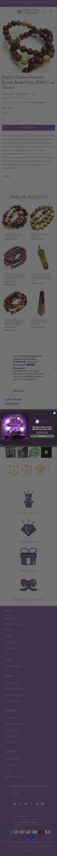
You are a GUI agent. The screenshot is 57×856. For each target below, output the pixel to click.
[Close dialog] (54, 413)
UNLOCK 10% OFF (42, 436)
